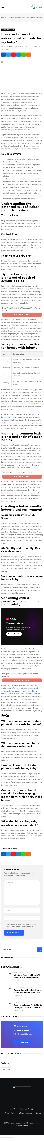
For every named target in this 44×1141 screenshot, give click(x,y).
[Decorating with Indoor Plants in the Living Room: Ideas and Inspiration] (6, 991)
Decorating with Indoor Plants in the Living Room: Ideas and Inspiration (27, 992)
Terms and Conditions (27, 1109)
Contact (38, 1113)
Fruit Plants (18, 1002)
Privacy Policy (10, 1113)
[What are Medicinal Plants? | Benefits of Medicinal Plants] (6, 976)
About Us (13, 1109)
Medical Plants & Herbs (22, 972)
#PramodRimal (22, 1126)
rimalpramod (8, 46)
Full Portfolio (22, 1042)
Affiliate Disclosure (25, 1113)
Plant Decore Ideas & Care (24, 987)
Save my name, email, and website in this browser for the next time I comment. (21, 925)
